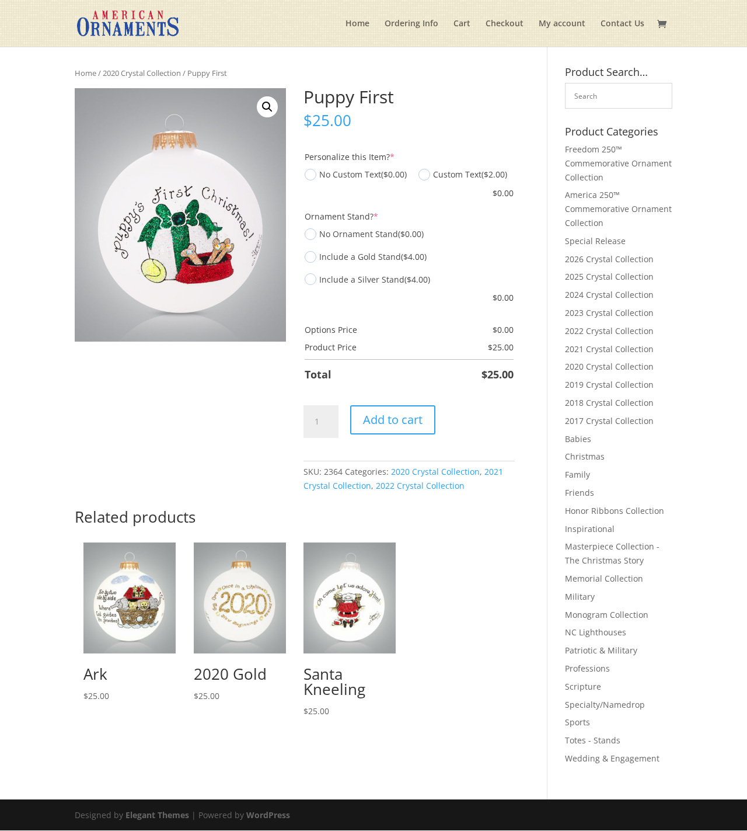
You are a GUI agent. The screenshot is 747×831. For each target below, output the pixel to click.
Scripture (583, 686)
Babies (578, 438)
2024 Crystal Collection (609, 294)
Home (357, 24)
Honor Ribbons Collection (614, 510)
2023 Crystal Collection (609, 312)
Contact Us (622, 24)
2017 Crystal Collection (609, 420)
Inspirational (590, 528)
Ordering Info (411, 24)
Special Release (595, 240)
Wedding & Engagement (612, 758)
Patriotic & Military (601, 650)
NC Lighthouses (595, 632)
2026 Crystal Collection (609, 259)
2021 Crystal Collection (609, 348)
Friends (579, 492)
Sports (577, 722)
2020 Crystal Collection (142, 73)
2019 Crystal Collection (609, 384)
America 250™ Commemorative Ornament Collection (618, 208)
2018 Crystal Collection (609, 402)
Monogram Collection (606, 614)
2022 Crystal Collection (420, 485)
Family (577, 474)
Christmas (585, 456)
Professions (587, 668)
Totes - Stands (592, 740)
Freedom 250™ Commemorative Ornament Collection (618, 163)
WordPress (268, 814)
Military (580, 596)
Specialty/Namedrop (605, 704)
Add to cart (393, 419)
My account (562, 24)
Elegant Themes (157, 814)
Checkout (504, 24)
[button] (267, 106)
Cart (461, 24)
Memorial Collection (604, 578)
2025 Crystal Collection (609, 276)
